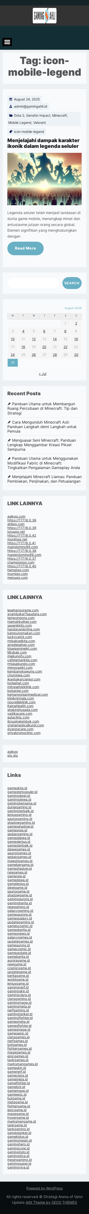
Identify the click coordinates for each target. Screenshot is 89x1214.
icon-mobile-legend (29, 132)
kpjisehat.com (18, 683)
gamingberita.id (19, 903)
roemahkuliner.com (22, 621)
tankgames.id (17, 1060)
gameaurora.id (18, 945)
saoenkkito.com (19, 625)
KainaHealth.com (20, 706)
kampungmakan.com (23, 633)
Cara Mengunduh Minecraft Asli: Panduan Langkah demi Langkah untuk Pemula (42, 427)
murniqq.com (17, 574)
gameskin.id (16, 1068)
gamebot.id (16, 1087)
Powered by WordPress (44, 1188)
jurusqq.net (16, 532)
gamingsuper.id (19, 1163)
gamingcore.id (18, 1148)
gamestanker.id (19, 1133)
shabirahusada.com (22, 710)
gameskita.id (17, 788)
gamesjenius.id (18, 841)
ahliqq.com (15, 524)
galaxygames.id (19, 937)
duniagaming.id (19, 807)
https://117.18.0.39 (21, 528)
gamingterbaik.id (20, 811)
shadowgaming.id (21, 822)
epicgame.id (17, 1110)
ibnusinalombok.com (23, 721)
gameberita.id (18, 956)
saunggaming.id (19, 819)
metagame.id (17, 1102)
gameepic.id (17, 1094)
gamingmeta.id (19, 1006)
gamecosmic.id (19, 949)
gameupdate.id (19, 953)
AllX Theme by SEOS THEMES (51, 1202)
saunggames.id (19, 853)
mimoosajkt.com (20, 667)
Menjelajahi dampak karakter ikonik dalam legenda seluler (43, 143)
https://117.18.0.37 (21, 558)
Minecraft (59, 115)
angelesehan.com (21, 645)
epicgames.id (17, 1056)
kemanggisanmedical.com (27, 694)
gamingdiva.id (18, 1156)
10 (13, 339)
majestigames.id (20, 861)
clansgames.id (18, 1037)
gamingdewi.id (18, 796)
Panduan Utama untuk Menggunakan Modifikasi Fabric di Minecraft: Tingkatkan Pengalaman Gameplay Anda (43, 463)
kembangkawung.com (24, 671)
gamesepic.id (17, 1033)
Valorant (39, 122)
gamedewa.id (17, 880)
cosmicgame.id (19, 968)
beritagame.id (18, 976)
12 (34, 339)
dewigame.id (17, 887)
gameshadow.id (19, 868)
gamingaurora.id (20, 899)
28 (55, 355)
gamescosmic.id (20, 926)
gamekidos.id (17, 1136)
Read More (25, 248)
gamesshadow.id (20, 826)
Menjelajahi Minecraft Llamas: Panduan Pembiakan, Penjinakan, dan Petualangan (44, 479)
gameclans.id (17, 1075)
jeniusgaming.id (19, 815)
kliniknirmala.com (20, 698)
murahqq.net (17, 539)
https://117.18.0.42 (21, 535)
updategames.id (20, 941)
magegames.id (18, 1052)
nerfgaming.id (18, 1010)
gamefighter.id (18, 1083)
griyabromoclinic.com (24, 733)
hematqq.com (18, 570)
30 (76, 355)
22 (65, 347)
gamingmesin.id (19, 1140)
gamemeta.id (17, 1079)
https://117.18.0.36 (21, 520)
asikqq (12, 751)
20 (44, 347)
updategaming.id (20, 922)
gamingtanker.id (20, 1014)
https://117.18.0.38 (21, 551)
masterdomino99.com (24, 555)
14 (55, 339)
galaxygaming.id (20, 911)
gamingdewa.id (19, 799)
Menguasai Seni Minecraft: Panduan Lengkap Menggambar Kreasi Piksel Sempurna (41, 445)
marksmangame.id (21, 1121)
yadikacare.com (19, 713)
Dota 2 (19, 115)
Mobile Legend (19, 122)
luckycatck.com (19, 637)
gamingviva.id (18, 1167)
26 (34, 355)
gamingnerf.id (18, 987)
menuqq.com (17, 577)
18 (23, 347)
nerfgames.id (17, 1041)
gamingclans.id (19, 995)
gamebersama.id (20, 865)
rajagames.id (17, 872)
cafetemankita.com (22, 660)
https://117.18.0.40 (21, 566)
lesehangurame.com (23, 610)
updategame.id (19, 972)
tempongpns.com (21, 618)
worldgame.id (17, 979)
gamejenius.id (18, 884)
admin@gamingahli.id (30, 106)
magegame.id (18, 1114)
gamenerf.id (16, 1071)
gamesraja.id (17, 830)
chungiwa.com (18, 675)
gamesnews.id (18, 933)
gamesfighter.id (19, 1026)
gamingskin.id (18, 991)
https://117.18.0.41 (21, 543)
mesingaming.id (19, 1160)
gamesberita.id (19, 930)
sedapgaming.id (20, 834)
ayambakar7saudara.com (27, 614)
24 (13, 355)
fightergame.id (18, 1106)
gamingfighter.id (20, 1018)
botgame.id (16, 1098)
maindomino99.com (22, 547)
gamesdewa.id (18, 838)
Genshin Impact (38, 115)
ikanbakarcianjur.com (23, 679)
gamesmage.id (18, 1029)
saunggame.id (18, 891)
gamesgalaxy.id (19, 918)
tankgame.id (17, 1125)
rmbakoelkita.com (21, 641)
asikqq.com (16, 516)
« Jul (42, 374)
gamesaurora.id (19, 914)
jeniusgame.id (18, 983)
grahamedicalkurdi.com (25, 725)
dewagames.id (18, 849)
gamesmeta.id (18, 1021)
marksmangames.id (22, 1064)
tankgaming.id (18, 1129)
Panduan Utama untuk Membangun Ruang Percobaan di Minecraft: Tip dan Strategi (42, 408)
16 (76, 339)
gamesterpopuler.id (22, 792)
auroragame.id (18, 960)
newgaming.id (18, 907)
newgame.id (16, 964)
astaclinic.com (18, 717)
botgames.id (17, 1045)
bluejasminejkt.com (22, 648)
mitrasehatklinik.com (23, 687)
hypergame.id (18, 1117)
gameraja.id (16, 876)
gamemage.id (18, 1091)
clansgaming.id (19, 999)
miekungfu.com (19, 656)
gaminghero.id (18, 1144)
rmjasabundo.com (21, 664)
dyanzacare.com (20, 729)
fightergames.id (19, 1048)
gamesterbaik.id (20, 845)
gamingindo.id (18, 1152)
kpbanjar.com (17, 691)
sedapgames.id (19, 857)
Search (72, 283)
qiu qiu (12, 755)
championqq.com (20, 562)
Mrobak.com (17, 652)
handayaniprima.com (23, 629)
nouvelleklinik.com (21, 702)
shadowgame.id (19, 895)
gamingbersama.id (21, 803)
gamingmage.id (19, 1002)
